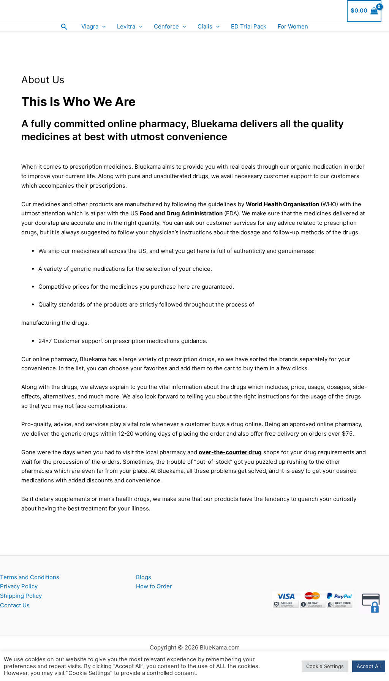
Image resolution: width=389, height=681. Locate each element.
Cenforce (166, 26)
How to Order (154, 586)
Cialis (205, 26)
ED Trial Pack (248, 26)
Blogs (143, 577)
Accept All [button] (369, 666)
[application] (102, 27)
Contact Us (15, 605)
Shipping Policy (21, 595)
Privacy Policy (19, 586)
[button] (64, 27)
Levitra (126, 26)
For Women (293, 26)
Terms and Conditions (29, 577)
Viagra (89, 26)
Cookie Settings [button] (325, 666)
